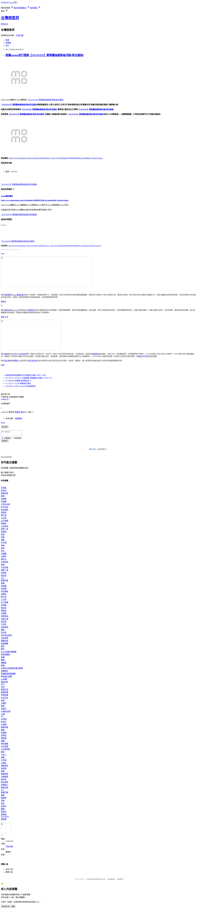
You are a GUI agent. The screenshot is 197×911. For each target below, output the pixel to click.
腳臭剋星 (20, 295)
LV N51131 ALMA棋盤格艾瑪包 (18, 383)
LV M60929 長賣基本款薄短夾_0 (18, 381)
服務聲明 (120, 879)
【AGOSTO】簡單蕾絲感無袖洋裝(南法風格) (45, 100)
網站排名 (4, 682)
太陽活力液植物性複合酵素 (12, 668)
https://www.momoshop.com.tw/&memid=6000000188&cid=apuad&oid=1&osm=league (35, 200)
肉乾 (3, 548)
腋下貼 (3, 515)
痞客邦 (17, 412)
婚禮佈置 (4, 692)
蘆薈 (3, 795)
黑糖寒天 (4, 671)
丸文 (6, 317)
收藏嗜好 (18, 418)
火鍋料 (3, 556)
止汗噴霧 (4, 521)
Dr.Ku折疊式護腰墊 (8, 652)
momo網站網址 (7, 196)
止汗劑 (3, 518)
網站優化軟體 (6, 676)
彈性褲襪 (4, 744)
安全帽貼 (4, 510)
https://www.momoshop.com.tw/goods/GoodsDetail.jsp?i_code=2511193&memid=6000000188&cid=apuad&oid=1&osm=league (56, 158)
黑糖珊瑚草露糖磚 (8, 674)
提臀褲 (3, 819)
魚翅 (3, 565)
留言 (22, 412)
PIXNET (81, 879)
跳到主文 (4, 24)
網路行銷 (4, 788)
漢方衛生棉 (32, 361)
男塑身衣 (31, 310)
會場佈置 (4, 695)
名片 (7, 45)
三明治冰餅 (5, 504)
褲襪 (3, 741)
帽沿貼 (3, 490)
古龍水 (3, 806)
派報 (3, 700)
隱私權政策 (111, 879)
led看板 (4, 724)
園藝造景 (4, 641)
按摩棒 (3, 768)
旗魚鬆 (94, 354)
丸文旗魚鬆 (5, 749)
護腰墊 (3, 663)
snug (2, 253)
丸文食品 (21, 354)
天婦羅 (3, 554)
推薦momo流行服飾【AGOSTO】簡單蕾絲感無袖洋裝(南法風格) (44, 55)
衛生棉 (6, 361)
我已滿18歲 (5, 906)
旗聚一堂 (4, 529)
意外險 (3, 632)
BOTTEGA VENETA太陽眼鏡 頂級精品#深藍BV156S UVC (28, 378)
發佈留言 (5, 441)
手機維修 (4, 777)
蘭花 (3, 649)
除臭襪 (6, 295)
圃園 (3, 809)
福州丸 (3, 559)
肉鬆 (3, 537)
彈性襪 (3, 738)
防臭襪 (3, 501)
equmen (16, 310)
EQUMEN (5, 816)
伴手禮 (145, 356)
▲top (3, 422)
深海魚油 (4, 627)
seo (2, 790)
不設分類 (19, 35)
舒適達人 (16, 361)
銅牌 (3, 706)
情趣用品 (4, 766)
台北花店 (4, 698)
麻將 (3, 752)
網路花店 (4, 689)
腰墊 (3, 660)
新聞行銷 (4, 792)
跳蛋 (3, 771)
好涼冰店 (4, 507)
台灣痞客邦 (10, 18)
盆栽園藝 (4, 643)
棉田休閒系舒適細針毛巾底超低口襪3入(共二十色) (25, 375)
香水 (3, 803)
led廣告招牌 (5, 711)
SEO (2, 684)
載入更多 (5, 427)
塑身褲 (3, 814)
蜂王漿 (3, 622)
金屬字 (3, 709)
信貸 (2, 365)
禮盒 (139, 356)
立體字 (3, 703)
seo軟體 (4, 679)
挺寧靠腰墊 (5, 654)
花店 (3, 687)
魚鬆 (2, 317)
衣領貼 (3, 488)
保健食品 (4, 616)
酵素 (3, 630)
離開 (13, 906)
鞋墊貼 (3, 523)
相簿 (7, 40)
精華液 (3, 798)
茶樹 (3, 801)
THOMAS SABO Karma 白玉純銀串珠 (20, 386)
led (2, 716)
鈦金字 (3, 722)
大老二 (3, 755)
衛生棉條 (4, 782)
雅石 (3, 646)
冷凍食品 (4, 562)
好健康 (3, 613)
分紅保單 (4, 638)
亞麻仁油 (4, 619)
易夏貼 (3, 512)
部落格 (8, 43)
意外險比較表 (6, 635)
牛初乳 (3, 624)
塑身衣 (3, 301)
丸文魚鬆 (4, 746)
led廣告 (4, 719)
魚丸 (3, 551)
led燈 (3, 714)
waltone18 (4, 399)
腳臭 (3, 496)
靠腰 (3, 657)
